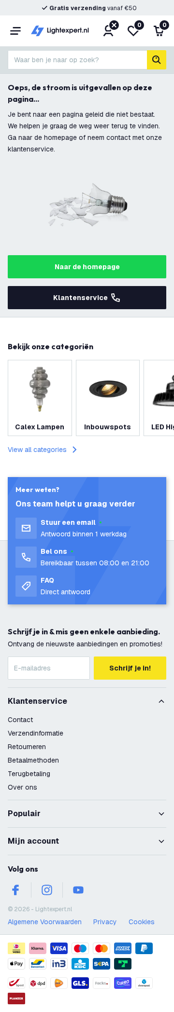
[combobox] (77, 59)
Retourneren (27, 746)
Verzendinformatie (35, 733)
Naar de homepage (87, 266)
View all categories (37, 449)
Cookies (142, 921)
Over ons (22, 787)
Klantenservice (80, 297)
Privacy (105, 921)
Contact (20, 719)
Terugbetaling (29, 773)
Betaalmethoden (33, 760)
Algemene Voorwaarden (45, 921)
